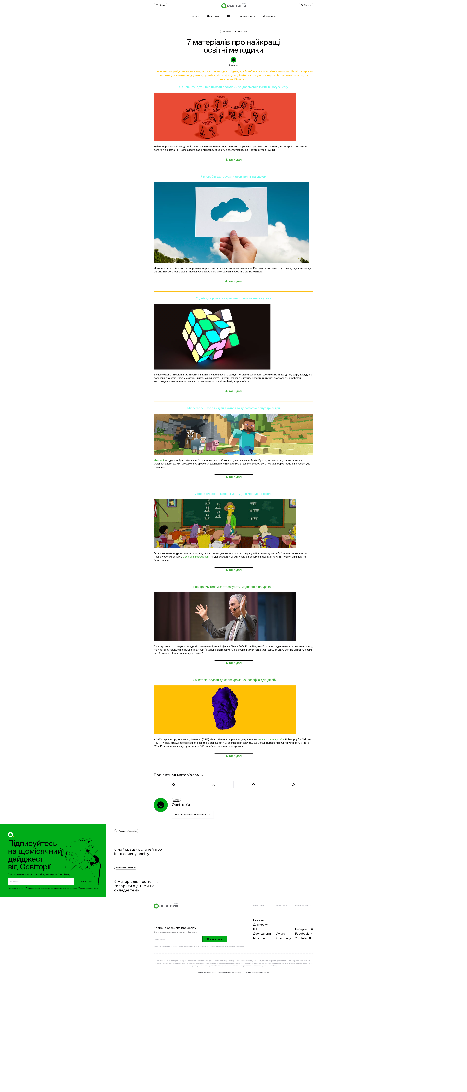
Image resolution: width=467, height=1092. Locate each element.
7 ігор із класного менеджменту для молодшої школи (233, 494)
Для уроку (213, 16)
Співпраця (283, 938)
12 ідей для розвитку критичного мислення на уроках (233, 298)
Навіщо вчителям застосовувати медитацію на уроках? (233, 587)
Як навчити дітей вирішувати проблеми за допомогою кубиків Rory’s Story (233, 87)
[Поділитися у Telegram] (174, 784)
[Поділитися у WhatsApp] (293, 784)
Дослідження (246, 16)
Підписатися (86, 881)
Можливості (269, 16)
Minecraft (159, 460)
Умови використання (207, 972)
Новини (194, 16)
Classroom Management (196, 556)
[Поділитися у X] (214, 784)
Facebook (302, 933)
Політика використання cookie (256, 972)
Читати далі (233, 159)
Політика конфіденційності (229, 972)
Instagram (302, 929)
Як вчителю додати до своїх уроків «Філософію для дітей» (233, 680)
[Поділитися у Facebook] (253, 784)
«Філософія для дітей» (271, 739)
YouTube (301, 938)
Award (280, 933)
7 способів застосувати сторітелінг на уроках (233, 176)
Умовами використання (88, 888)
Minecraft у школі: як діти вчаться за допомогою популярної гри (233, 408)
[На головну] (233, 5)
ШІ (229, 16)
